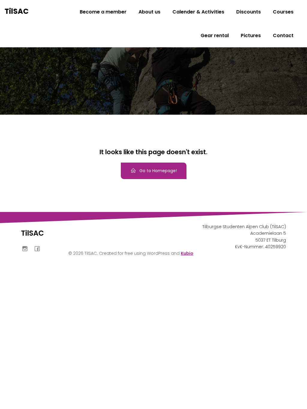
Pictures (251, 35)
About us (149, 11)
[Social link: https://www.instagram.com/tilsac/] (27, 248)
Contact (283, 35)
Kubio (187, 253)
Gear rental (215, 35)
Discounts (248, 11)
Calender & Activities (198, 11)
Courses (283, 11)
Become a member (103, 11)
